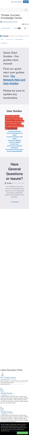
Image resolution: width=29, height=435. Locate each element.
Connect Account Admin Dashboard (14, 147)
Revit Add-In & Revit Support (14, 149)
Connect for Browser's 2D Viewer (14, 134)
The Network (14, 202)
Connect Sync (14, 144)
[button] (1, 22)
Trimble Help (12, 128)
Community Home (5, 28)
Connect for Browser (14, 131)
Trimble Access (6, 393)
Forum (2, 39)
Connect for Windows (14, 140)
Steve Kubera (4, 395)
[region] (14, 122)
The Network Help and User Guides (14, 79)
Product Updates (19, 39)
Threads (16, 28)
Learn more (14, 431)
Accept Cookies (23, 433)
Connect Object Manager (14, 151)
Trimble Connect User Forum (10, 21)
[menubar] (17, 1)
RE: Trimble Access (8, 377)
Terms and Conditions (16, 1)
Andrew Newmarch (6, 379)
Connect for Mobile (14, 142)
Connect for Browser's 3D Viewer (14, 137)
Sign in (26, 2)
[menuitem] (17, 1)
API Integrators (4, 43)
